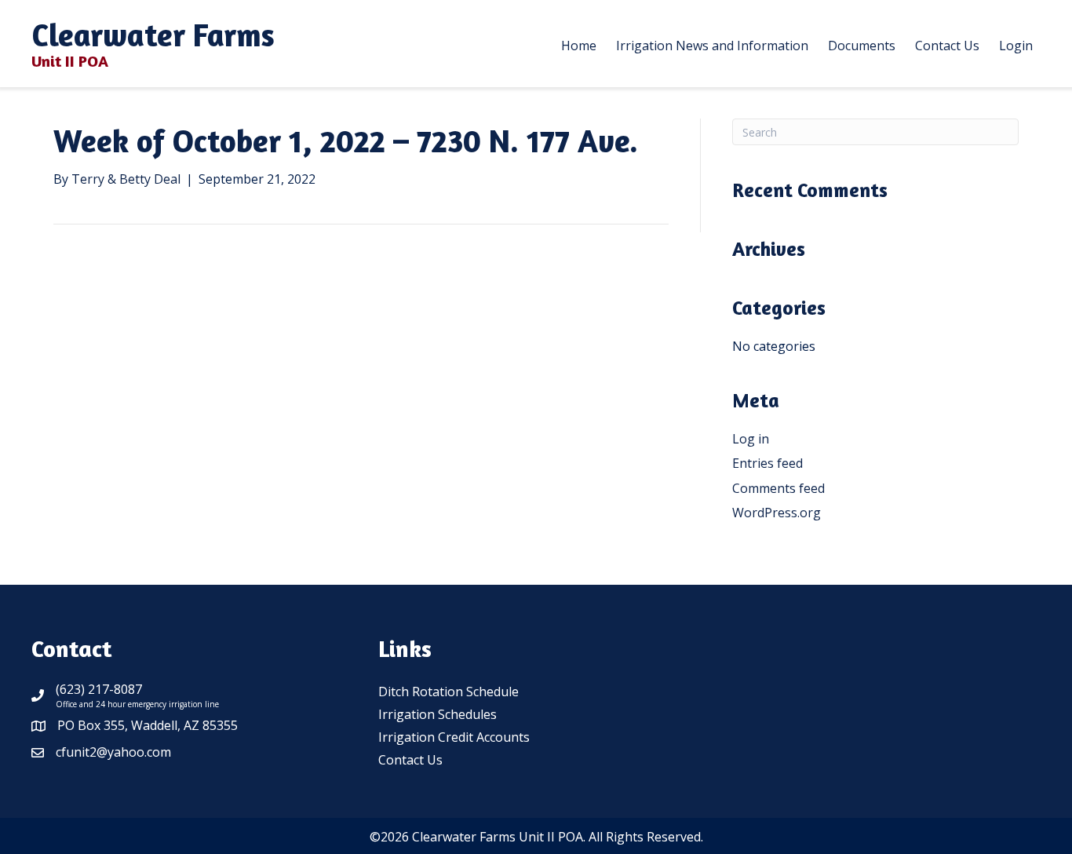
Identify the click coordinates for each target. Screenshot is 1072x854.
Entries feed (767, 463)
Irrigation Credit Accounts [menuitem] (454, 737)
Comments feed (778, 488)
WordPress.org (776, 512)
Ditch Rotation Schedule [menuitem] (448, 691)
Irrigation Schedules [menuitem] (437, 714)
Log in (750, 438)
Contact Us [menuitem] (410, 759)
